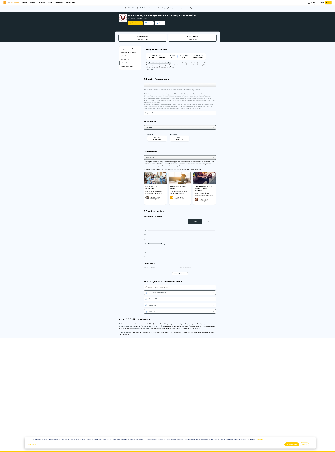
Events (50, 2)
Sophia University (145, 8)
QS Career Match (124, 332)
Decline (304, 444)
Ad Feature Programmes (157, 293)
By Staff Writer (179, 197)
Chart (195, 221)
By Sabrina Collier (155, 197)
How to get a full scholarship (151, 187)
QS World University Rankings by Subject (152, 326)
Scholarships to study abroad (178, 187)
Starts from (157, 137)
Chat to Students (70, 2)
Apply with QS (311, 3)
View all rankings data (179, 274)
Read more (149, 69)
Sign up (328, 2)
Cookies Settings (31, 444)
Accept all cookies (292, 444)
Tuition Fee (149, 127)
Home (121, 8)
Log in (322, 2)
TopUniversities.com (125, 324)
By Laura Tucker (204, 199)
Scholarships (59, 2)
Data (208, 221)
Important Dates (150, 113)
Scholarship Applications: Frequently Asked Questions (204, 188)
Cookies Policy (259, 439)
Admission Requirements (128, 52)
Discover (32, 2)
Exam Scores (150, 85)
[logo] (11, 3)
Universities (131, 8)
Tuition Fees (124, 56)
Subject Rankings (126, 63)
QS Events (136, 328)
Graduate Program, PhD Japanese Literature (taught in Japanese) (160, 15)
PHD (152, 311)
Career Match (41, 2)
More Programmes (127, 66)
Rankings (24, 2)
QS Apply (146, 328)
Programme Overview (128, 49)
